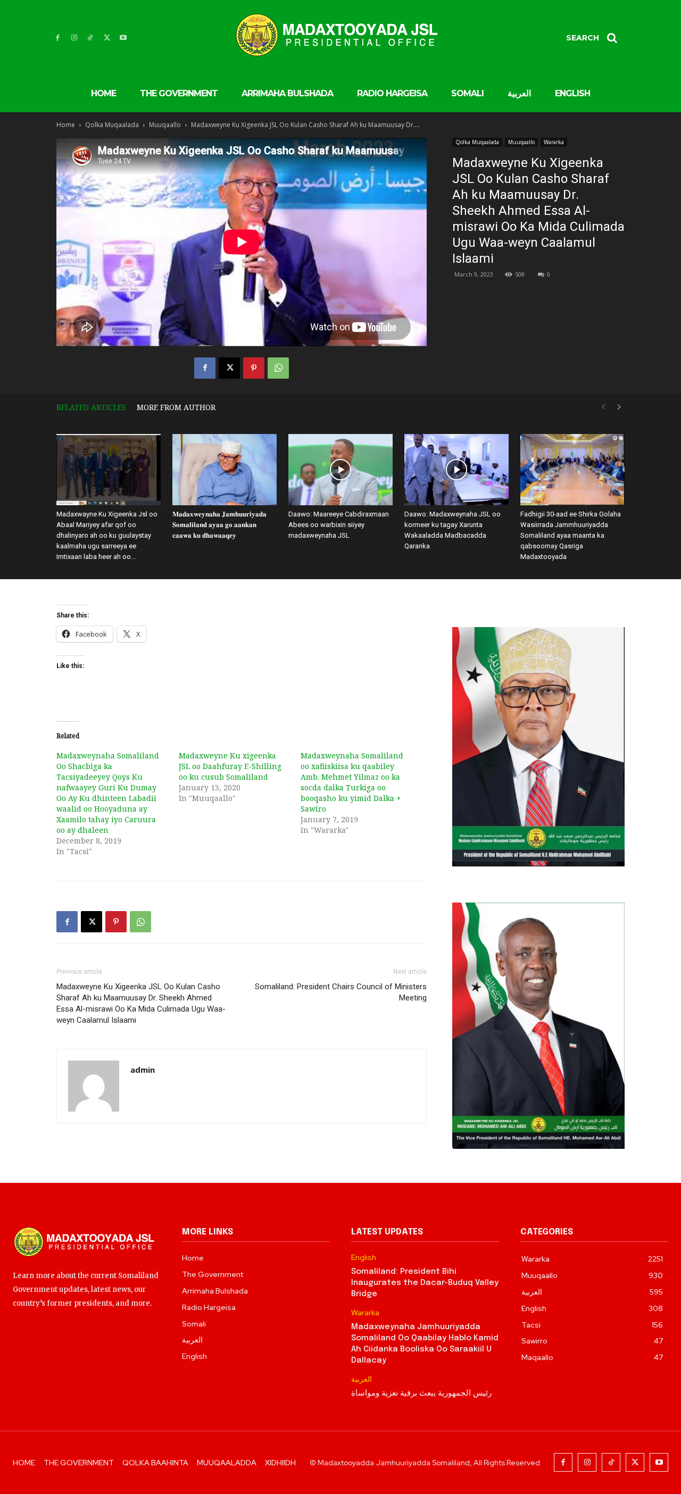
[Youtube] (123, 38)
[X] (106, 38)
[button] (595, 38)
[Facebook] (57, 38)
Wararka (554, 142)
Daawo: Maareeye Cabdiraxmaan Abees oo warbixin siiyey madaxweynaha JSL (338, 524)
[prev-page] (603, 407)
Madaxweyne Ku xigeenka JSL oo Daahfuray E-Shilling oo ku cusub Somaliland (230, 766)
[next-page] (619, 407)
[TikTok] (90, 38)
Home (65, 124)
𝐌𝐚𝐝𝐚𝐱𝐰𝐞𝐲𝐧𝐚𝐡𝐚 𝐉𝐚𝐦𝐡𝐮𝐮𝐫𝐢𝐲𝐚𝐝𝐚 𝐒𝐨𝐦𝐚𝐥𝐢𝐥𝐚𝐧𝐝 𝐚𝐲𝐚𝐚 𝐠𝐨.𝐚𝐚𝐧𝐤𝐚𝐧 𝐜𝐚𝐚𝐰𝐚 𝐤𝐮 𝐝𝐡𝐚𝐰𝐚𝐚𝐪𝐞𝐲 (219, 524)
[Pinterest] (253, 368)
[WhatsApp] (278, 368)
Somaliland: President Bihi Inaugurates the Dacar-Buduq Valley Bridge (425, 1282)
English (363, 1257)
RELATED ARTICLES (91, 407)
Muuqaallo (165, 124)
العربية (361, 1379)
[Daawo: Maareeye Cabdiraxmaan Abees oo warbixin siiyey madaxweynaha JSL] (340, 470)
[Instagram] (74, 38)
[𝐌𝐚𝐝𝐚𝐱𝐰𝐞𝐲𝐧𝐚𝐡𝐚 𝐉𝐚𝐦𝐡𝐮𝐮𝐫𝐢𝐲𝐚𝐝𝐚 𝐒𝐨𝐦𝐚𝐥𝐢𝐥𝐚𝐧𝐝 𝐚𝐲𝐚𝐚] (224, 470)
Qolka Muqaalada (112, 124)
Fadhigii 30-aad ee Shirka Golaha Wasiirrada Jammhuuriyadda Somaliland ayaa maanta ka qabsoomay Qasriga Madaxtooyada (570, 535)
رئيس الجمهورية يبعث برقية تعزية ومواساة (421, 1393)
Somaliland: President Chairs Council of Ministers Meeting (341, 992)
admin (142, 1069)
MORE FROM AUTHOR (176, 407)
